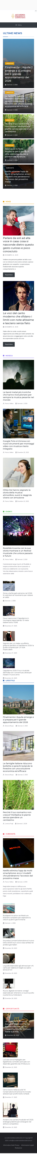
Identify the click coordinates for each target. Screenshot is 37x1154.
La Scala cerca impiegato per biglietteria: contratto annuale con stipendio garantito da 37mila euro (16, 1062)
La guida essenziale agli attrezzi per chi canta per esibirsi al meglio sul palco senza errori (18, 968)
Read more (9, 275)
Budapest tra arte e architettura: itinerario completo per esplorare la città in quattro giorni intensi (17, 918)
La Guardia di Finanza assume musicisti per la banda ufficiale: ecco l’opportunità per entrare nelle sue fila (18, 1026)
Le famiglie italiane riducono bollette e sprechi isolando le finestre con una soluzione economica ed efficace (18, 101)
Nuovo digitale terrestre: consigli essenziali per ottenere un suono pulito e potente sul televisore (18, 993)
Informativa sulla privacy (11, 1145)
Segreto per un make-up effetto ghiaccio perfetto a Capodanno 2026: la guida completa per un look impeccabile (18, 646)
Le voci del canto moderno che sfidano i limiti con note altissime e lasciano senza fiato (18, 318)
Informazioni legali (27, 1145)
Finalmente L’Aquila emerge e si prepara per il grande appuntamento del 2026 (18, 74)
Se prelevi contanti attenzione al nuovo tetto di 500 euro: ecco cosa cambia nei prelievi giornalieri (18, 943)
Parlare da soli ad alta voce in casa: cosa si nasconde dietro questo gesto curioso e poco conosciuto (18, 244)
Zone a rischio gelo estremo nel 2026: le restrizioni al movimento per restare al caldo (18, 595)
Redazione (18, 1148)
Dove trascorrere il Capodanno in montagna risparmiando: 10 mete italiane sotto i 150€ (16, 620)
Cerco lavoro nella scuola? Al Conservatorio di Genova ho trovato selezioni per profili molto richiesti (17, 1092)
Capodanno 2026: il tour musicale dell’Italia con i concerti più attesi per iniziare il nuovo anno (17, 673)
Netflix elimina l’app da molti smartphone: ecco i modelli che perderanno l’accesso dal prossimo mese (18, 176)
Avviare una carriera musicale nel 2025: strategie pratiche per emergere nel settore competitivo (18, 1122)
